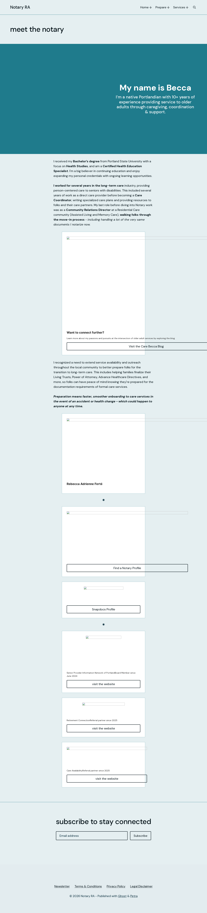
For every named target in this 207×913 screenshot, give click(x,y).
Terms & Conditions (88, 886)
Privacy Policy (116, 886)
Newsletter (62, 886)
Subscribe (140, 836)
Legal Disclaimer (141, 886)
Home (144, 7)
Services (179, 7)
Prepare (160, 7)
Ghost (122, 896)
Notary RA (20, 7)
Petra (134, 896)
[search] (194, 7)
